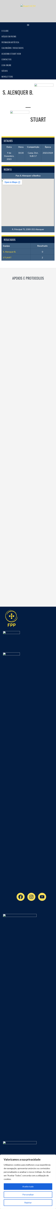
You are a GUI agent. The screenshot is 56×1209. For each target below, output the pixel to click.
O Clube (5, 30)
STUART (7, 257)
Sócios (4, 70)
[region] (28, 1182)
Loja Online (6, 65)
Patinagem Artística (10, 42)
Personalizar (28, 1194)
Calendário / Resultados (12, 47)
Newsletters (7, 76)
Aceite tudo (28, 1186)
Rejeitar (28, 1202)
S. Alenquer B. (9, 251)
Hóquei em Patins (8, 36)
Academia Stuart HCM (11, 53)
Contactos (6, 59)
